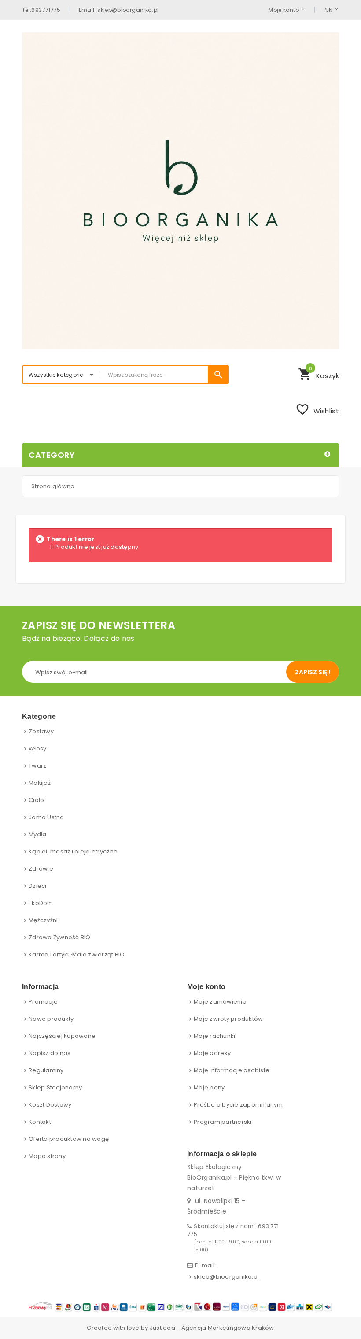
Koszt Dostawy (50, 1104)
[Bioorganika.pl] (180, 190)
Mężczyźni (43, 920)
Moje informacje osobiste (231, 1070)
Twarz (37, 765)
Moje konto (284, 10)
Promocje (43, 1001)
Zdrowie (41, 868)
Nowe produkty (51, 1019)
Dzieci (38, 886)
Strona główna (52, 486)
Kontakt (40, 1122)
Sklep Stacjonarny (55, 1087)
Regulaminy (46, 1070)
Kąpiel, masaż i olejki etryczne (73, 851)
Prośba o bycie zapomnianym (238, 1104)
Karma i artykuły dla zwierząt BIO (77, 954)
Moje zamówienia (220, 1001)
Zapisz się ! (312, 672)
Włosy (37, 748)
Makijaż (40, 783)
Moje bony (209, 1087)
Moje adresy (212, 1053)
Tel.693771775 (41, 10)
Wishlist (317, 409)
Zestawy (41, 731)
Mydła (37, 834)
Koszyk (318, 373)
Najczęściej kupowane (62, 1036)
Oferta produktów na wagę (69, 1139)
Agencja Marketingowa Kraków (227, 1328)
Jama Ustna (46, 817)
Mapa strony (47, 1156)
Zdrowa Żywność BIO (60, 937)
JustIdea (162, 1328)
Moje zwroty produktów (228, 1019)
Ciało (36, 800)
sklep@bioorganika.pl (226, 1277)
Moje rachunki (214, 1036)
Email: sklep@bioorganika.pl (119, 10)
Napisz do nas (49, 1053)
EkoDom (41, 903)
